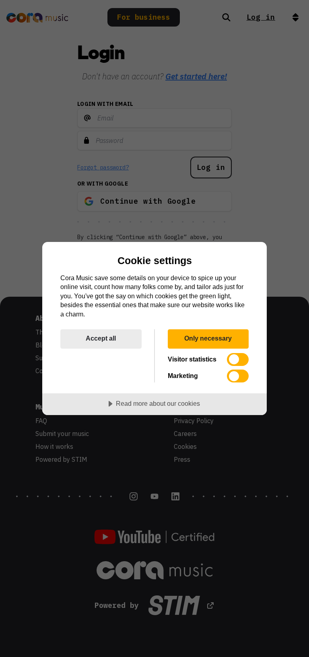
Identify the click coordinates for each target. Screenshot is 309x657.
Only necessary (208, 338)
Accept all (101, 338)
